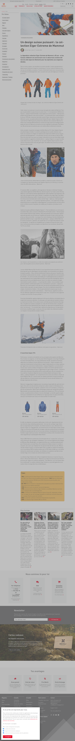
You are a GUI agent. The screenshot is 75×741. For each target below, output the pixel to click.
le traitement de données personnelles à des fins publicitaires (16, 733)
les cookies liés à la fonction (9, 728)
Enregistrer (8, 736)
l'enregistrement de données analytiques (12, 730)
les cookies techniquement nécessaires (12, 726)
